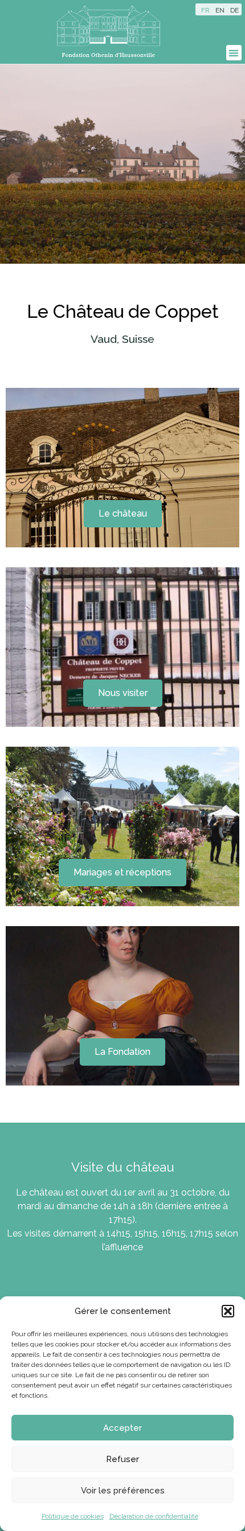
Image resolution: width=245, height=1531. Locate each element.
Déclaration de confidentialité (153, 1516)
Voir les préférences (123, 1490)
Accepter (122, 1428)
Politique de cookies (73, 1516)
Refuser (122, 1459)
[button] (228, 1311)
